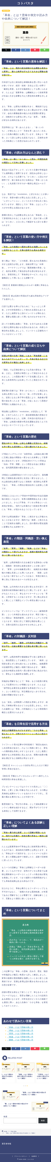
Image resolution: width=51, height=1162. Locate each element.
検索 (5, 1116)
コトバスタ (25, 3)
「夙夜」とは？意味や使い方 (20, 1040)
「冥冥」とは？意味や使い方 (20, 1034)
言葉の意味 (6, 10)
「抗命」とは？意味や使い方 (20, 1027)
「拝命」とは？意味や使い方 (20, 1030)
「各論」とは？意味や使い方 (20, 1037)
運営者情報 (6, 1144)
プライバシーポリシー (20, 1156)
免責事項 (34, 1156)
